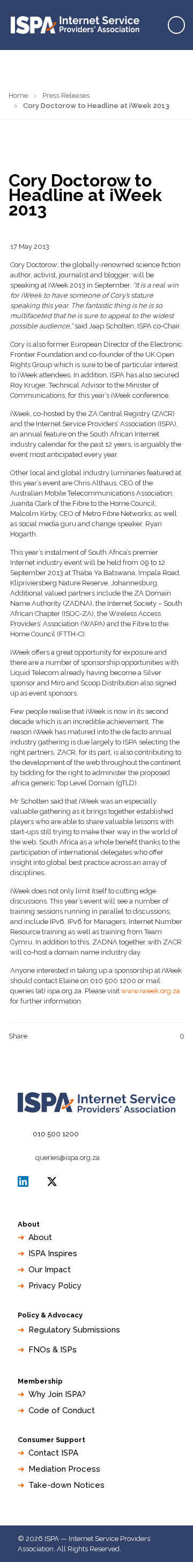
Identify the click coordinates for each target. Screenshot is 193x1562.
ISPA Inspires (52, 1253)
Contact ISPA (53, 1453)
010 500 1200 (56, 1134)
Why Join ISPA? (57, 1394)
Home (18, 95)
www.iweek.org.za (150, 991)
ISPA (52, 1181)
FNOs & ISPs (52, 1350)
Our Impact (49, 1269)
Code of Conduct (61, 1410)
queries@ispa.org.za (67, 1157)
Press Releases (66, 95)
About (40, 1237)
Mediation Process (64, 1469)
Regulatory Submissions (74, 1330)
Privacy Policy (54, 1286)
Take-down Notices (66, 1485)
